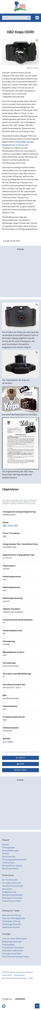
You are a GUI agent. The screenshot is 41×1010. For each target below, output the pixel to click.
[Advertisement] (20, 274)
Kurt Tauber (8, 742)
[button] (37, 17)
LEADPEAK (20, 999)
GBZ (5, 536)
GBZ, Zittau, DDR (10, 525)
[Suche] (28, 18)
